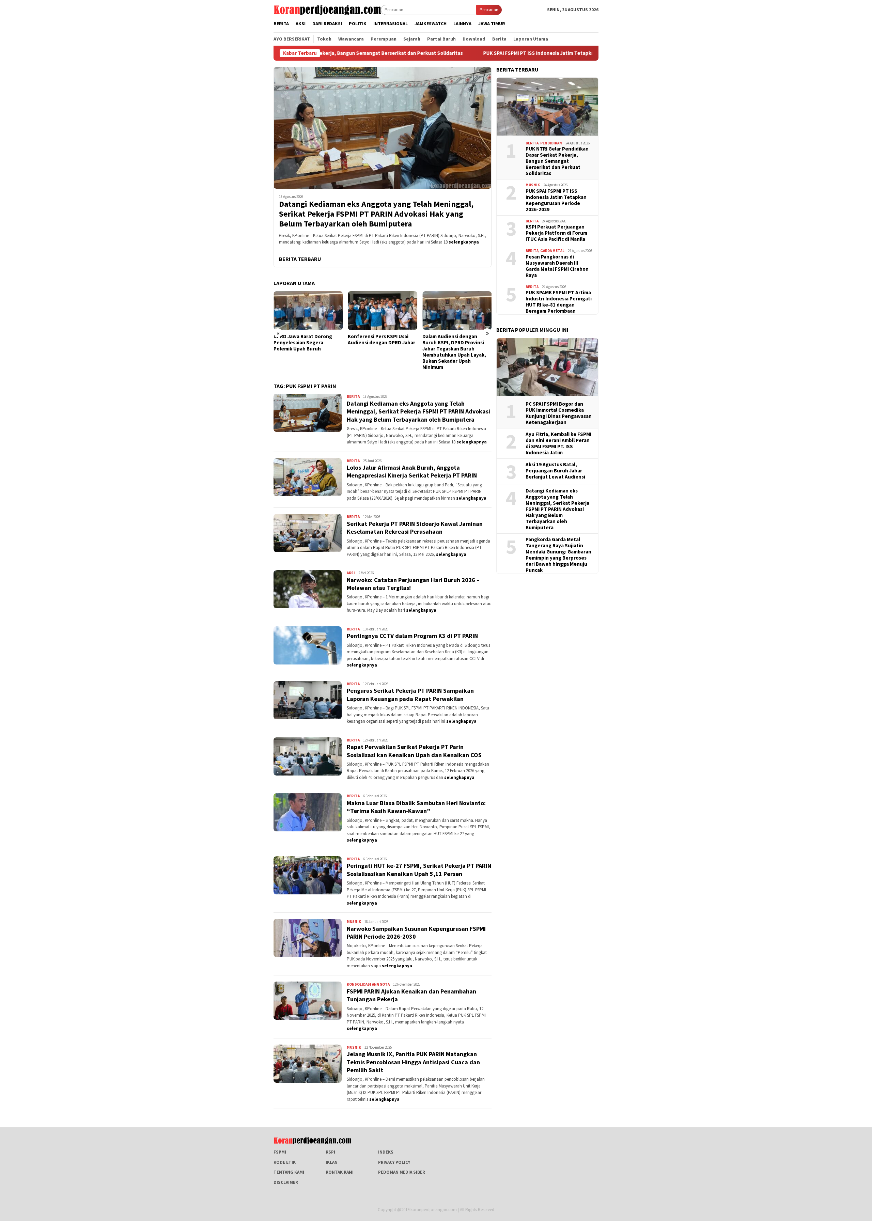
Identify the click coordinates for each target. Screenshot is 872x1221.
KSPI (330, 1152)
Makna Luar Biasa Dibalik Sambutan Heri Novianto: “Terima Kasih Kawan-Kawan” (416, 807)
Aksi (351, 572)
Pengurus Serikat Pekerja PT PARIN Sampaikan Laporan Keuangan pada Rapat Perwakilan (410, 694)
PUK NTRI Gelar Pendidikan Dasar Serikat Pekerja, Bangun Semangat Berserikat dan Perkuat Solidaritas (557, 161)
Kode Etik (285, 1162)
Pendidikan (551, 143)
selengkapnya (464, 242)
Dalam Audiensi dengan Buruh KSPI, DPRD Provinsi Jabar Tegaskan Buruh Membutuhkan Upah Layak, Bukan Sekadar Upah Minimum (379, 351)
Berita (353, 396)
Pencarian (489, 10)
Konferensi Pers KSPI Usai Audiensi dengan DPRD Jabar (307, 339)
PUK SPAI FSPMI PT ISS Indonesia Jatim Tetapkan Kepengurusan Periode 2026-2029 (503, 53)
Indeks (385, 1152)
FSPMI (280, 1152)
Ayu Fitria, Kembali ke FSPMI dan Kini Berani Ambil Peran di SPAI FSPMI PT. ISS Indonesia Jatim (558, 443)
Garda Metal (552, 250)
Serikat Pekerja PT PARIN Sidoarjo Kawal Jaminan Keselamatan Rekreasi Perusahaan (415, 527)
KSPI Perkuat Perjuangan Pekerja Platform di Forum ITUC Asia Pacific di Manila (556, 233)
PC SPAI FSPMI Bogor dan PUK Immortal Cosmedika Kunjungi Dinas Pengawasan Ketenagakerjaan (559, 413)
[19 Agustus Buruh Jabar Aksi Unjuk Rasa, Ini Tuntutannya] (457, 310)
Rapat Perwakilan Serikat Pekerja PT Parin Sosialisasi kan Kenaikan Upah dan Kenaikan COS (414, 750)
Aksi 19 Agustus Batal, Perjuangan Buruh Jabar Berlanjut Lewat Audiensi (555, 470)
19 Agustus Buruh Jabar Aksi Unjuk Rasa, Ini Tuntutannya (455, 339)
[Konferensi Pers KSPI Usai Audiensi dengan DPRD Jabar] (308, 310)
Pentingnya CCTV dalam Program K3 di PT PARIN (412, 636)
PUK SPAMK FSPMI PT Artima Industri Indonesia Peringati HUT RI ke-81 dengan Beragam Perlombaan (559, 301)
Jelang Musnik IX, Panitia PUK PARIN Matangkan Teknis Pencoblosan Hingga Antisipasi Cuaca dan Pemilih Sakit (413, 1062)
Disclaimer (286, 1182)
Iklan (332, 1162)
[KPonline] (327, 9)
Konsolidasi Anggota (368, 984)
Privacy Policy (394, 1162)
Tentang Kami (289, 1172)
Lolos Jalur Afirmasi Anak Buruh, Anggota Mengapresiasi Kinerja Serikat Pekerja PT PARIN (412, 471)
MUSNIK (354, 921)
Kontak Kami (340, 1172)
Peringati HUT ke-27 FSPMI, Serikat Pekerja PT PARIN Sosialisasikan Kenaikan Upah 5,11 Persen (419, 869)
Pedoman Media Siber (401, 1172)
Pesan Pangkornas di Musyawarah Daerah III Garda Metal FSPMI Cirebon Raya (557, 266)
